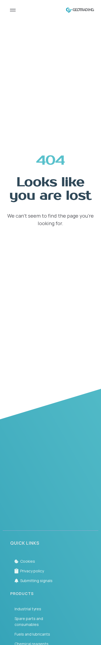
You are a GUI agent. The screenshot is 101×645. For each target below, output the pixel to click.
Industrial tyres (28, 608)
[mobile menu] (12, 10)
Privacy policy (32, 570)
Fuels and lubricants (32, 634)
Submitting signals (36, 580)
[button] (51, 494)
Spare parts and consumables (29, 621)
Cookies (27, 561)
